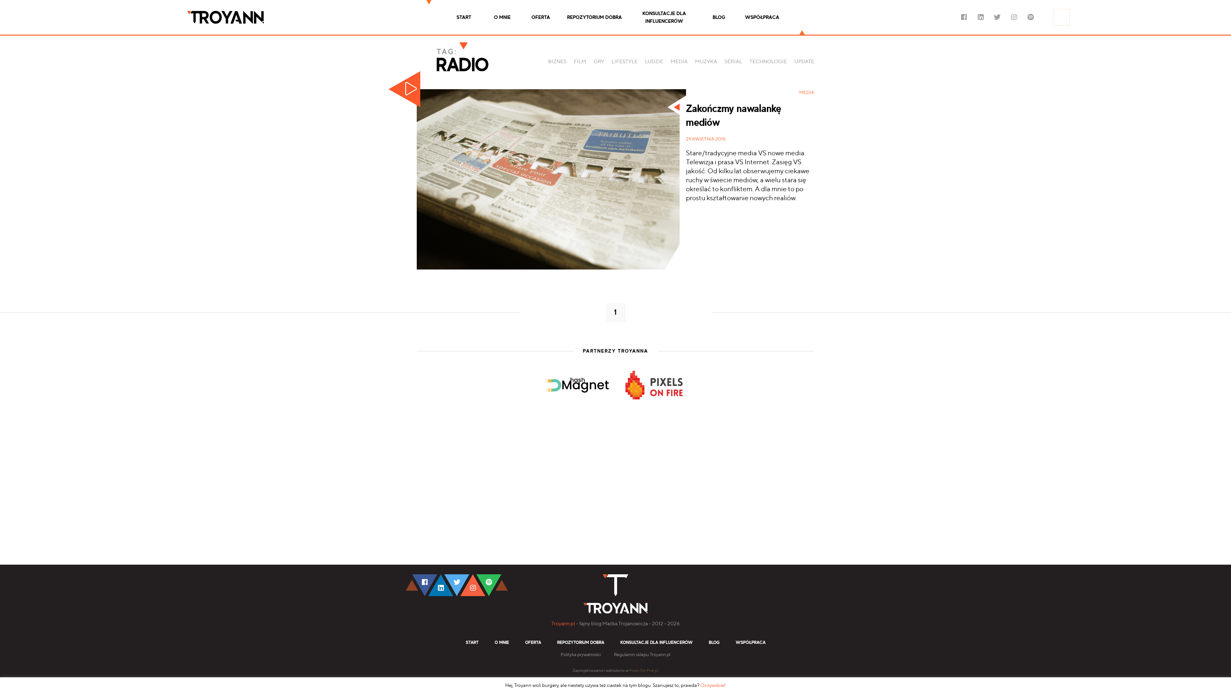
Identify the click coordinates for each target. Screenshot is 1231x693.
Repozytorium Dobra (594, 17)
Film (580, 61)
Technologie (768, 61)
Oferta (541, 17)
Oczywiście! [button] (713, 685)
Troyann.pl (563, 623)
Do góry (1095, 559)
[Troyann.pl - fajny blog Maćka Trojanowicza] (225, 17)
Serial (733, 61)
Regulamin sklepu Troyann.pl (642, 654)
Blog (719, 17)
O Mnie (502, 17)
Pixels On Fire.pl (643, 670)
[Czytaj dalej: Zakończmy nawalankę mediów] (551, 179)
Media (679, 61)
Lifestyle (625, 61)
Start (463, 17)
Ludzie (654, 61)
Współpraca (762, 17)
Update (804, 61)
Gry (599, 61)
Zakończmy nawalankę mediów (733, 116)
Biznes (557, 61)
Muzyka (706, 61)
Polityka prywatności (581, 654)
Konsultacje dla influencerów (664, 17)
